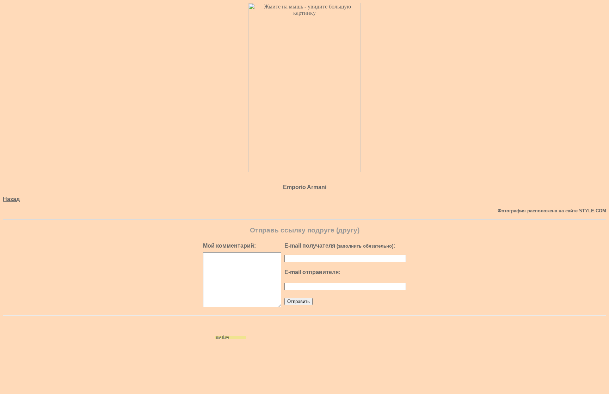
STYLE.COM (592, 210)
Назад (11, 199)
